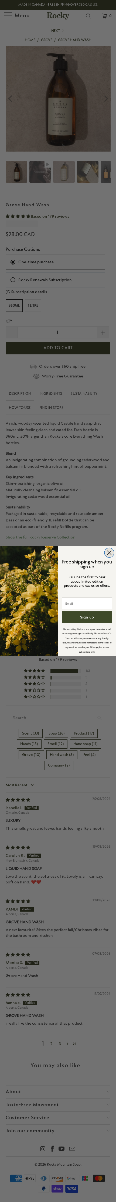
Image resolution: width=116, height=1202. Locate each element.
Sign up (87, 617)
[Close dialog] (109, 553)
